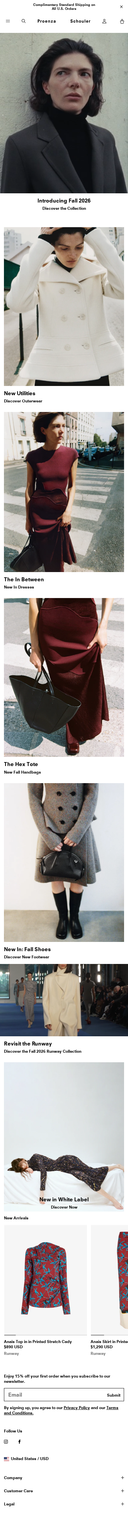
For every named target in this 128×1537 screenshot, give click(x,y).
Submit (113, 1395)
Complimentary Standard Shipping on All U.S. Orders (64, 7)
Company (13, 1477)
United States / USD (30, 1458)
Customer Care (18, 1490)
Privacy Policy (77, 1407)
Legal (9, 1503)
